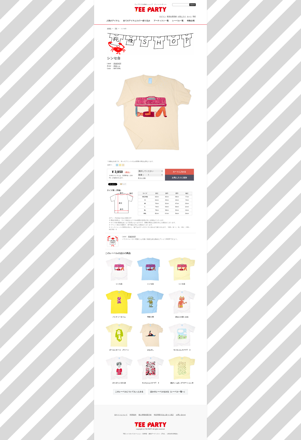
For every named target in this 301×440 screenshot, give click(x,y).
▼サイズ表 (142, 178)
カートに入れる (179, 172)
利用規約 (133, 415)
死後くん (117, 66)
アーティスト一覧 (161, 21)
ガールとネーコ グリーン (119, 350)
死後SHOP (117, 63)
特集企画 (191, 21)
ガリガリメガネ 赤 (119, 383)
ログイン (162, 16)
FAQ (194, 16)
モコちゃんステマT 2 (181, 350)
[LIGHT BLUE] (117, 165)
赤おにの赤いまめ (181, 317)
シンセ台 (119, 284)
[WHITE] (114, 165)
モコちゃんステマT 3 (150, 383)
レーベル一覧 (178, 21)
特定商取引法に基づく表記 (164, 415)
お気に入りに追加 (179, 177)
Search (192, 5)
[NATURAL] (123, 165)
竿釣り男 (150, 317)
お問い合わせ (181, 415)
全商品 (109, 28)
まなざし (150, 350)
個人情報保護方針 (145, 415)
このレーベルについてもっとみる (129, 392)
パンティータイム (119, 317)
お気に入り (182, 16)
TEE (116, 28)
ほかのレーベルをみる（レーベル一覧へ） (168, 392)
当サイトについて (120, 415)
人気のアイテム (113, 21)
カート (189, 16)
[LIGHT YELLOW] (120, 165)
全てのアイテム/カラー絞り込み (136, 21)
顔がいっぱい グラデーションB (181, 383)
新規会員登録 (172, 16)
